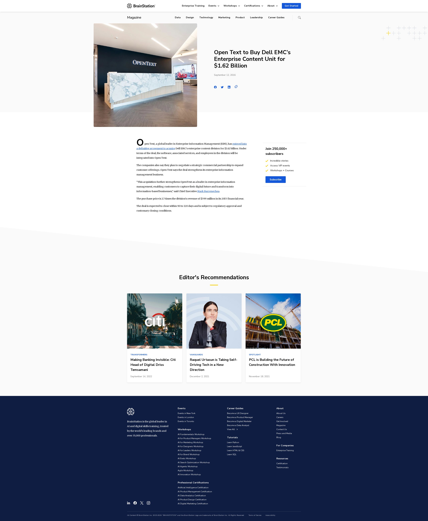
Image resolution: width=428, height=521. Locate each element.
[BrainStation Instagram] (148, 503)
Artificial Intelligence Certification (193, 487)
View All (231, 429)
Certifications (252, 5)
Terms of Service (254, 515)
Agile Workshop (185, 470)
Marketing (224, 17)
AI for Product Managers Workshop (194, 438)
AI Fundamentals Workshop (191, 434)
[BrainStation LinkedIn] (128, 503)
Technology (206, 17)
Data (178, 17)
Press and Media (284, 433)
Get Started (291, 5)
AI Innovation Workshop (189, 474)
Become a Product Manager (240, 417)
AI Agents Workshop (188, 466)
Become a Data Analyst (238, 425)
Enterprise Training (193, 5)
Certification (282, 463)
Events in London (186, 417)
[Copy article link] (236, 86)
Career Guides (276, 17)
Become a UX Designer (237, 413)
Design (190, 17)
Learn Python (233, 442)
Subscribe (276, 179)
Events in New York (186, 413)
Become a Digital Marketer (239, 421)
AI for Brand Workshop (189, 454)
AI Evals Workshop (187, 458)
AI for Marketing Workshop (190, 442)
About (271, 5)
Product (240, 17)
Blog (278, 437)
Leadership (256, 17)
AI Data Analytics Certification (192, 495)
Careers (279, 417)
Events (212, 5)
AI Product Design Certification (192, 499)
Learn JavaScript (234, 446)
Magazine (280, 425)
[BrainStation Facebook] (135, 503)
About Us (281, 413)
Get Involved (282, 421)
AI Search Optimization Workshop (194, 462)
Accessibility (270, 515)
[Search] (299, 17)
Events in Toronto (186, 421)
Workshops (230, 5)
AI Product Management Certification (195, 491)
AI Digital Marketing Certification (193, 503)
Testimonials (282, 467)
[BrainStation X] (141, 503)
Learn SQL (231, 454)
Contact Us (281, 429)
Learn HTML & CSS (235, 450)
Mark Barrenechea (208, 191)
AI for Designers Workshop (190, 446)
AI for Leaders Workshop (189, 450)
